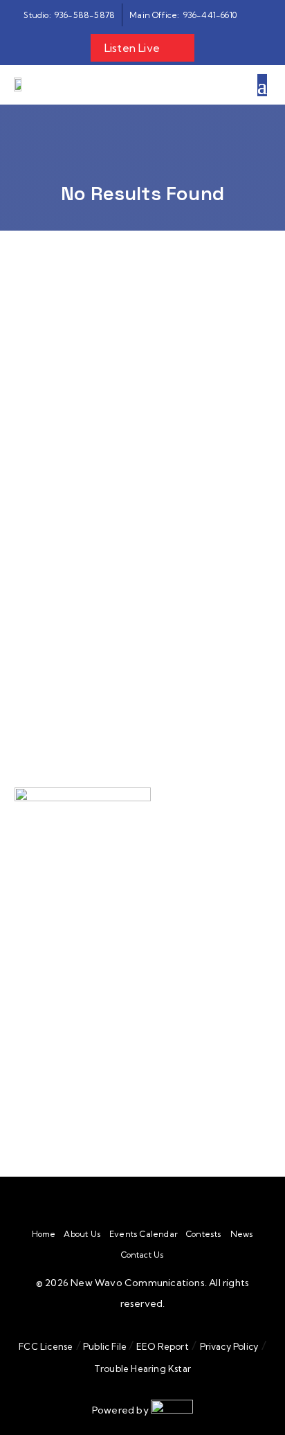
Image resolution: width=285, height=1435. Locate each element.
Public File (105, 1346)
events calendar (132, 503)
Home (44, 1234)
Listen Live (132, 48)
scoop (49, 503)
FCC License (46, 1346)
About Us (82, 1234)
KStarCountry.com (75, 671)
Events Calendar (143, 1234)
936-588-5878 (94, 971)
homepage (171, 449)
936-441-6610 (119, 986)
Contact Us (143, 1255)
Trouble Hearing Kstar (142, 1368)
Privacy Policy (229, 1346)
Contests (204, 1234)
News (242, 1234)
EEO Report (161, 1346)
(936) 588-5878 (120, 1050)
